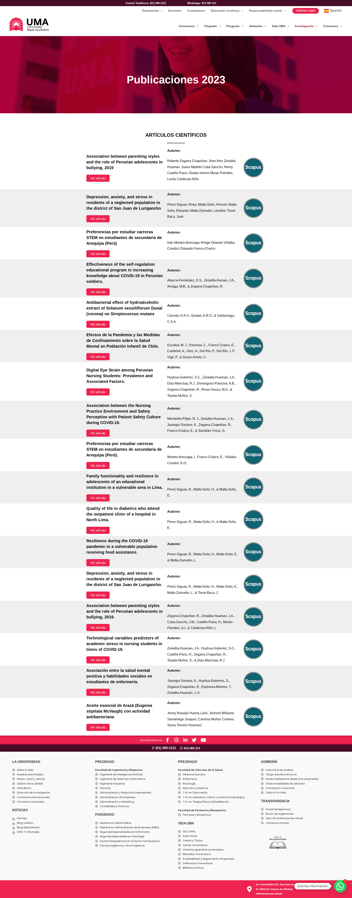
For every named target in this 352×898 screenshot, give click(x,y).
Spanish (335, 10)
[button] (161, 10)
